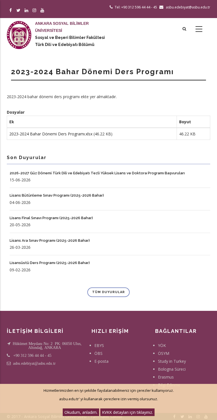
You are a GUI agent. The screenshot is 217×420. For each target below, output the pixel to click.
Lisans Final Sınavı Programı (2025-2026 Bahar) (51, 218)
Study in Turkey (172, 361)
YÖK (162, 345)
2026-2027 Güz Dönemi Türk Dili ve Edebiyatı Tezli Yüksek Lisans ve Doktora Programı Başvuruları (97, 173)
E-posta (101, 361)
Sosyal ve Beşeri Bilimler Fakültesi (70, 37)
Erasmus (166, 377)
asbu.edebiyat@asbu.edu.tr (34, 363)
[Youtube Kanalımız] (43, 10)
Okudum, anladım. (80, 412)
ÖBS (98, 353)
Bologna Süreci (172, 369)
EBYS (99, 345)
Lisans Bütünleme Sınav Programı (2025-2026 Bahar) (57, 195)
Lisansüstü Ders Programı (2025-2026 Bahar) (50, 263)
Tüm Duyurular (108, 292)
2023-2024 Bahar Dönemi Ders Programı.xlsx (50, 134)
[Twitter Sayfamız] (19, 10)
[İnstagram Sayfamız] (35, 10)
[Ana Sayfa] (19, 29)
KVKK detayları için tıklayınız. (127, 412)
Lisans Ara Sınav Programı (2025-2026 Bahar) (50, 240)
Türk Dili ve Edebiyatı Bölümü (64, 44)
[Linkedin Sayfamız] (27, 10)
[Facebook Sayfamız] (11, 10)
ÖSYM (163, 353)
